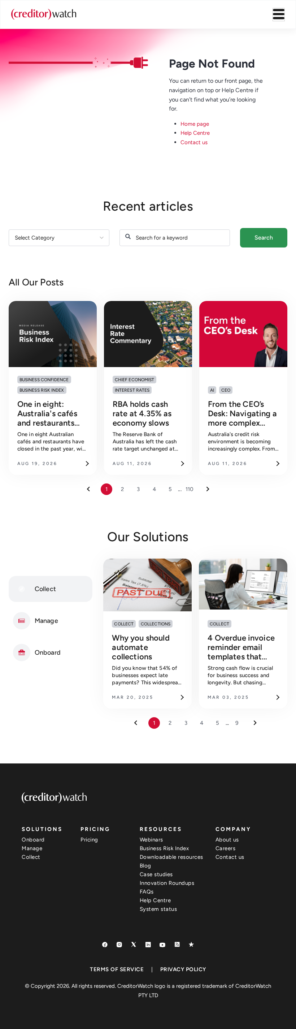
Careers (226, 848)
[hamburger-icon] (279, 14)
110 (189, 489)
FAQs (147, 891)
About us (227, 839)
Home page (194, 124)
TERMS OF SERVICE (117, 969)
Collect (31, 857)
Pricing (89, 839)
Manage (32, 848)
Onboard (33, 839)
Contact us (194, 142)
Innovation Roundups (167, 883)
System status (158, 909)
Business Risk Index (164, 848)
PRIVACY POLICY (183, 969)
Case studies (156, 874)
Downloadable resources (171, 857)
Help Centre (195, 133)
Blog (145, 865)
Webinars (151, 839)
